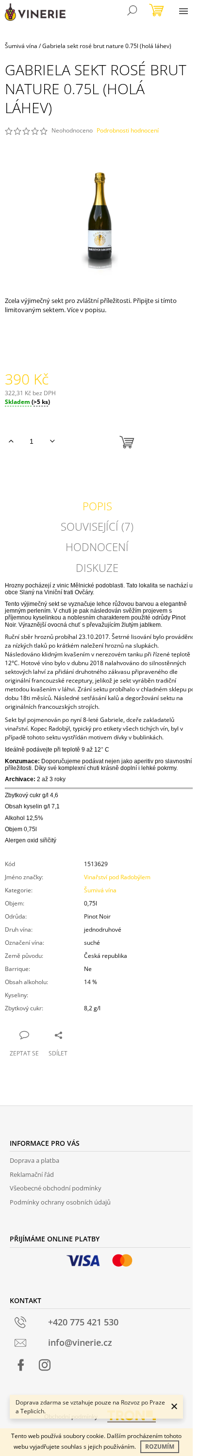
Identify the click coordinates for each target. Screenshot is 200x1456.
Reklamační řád (32, 1174)
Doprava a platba (34, 1160)
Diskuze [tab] (97, 567)
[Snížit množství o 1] (52, 441)
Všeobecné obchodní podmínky (55, 1188)
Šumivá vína (100, 890)
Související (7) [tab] (97, 526)
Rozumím (159, 1446)
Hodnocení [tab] (97, 546)
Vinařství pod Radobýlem (117, 877)
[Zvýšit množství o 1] (11, 441)
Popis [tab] (97, 506)
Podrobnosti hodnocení (128, 130)
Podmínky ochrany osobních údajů (60, 1202)
